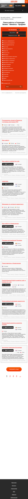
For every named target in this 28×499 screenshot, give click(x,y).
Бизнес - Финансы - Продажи (7, 18)
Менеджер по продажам (8, 60)
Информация (14, 497)
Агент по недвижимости (8, 40)
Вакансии (14, 482)
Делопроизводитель (8, 48)
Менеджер (5, 54)
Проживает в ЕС (6, 83)
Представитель (6, 66)
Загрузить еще (14, 369)
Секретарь (5, 74)
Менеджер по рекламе (8, 62)
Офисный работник (7, 80)
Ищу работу (20, 5)
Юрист (5, 78)
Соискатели (14, 488)
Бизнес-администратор (8, 44)
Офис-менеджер (7, 64)
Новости (14, 494)
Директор (5, 50)
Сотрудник (5, 76)
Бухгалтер (5, 46)
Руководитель (6, 72)
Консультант (6, 52)
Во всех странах (9, 10)
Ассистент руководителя (9, 42)
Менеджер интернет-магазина (10, 56)
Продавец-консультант (8, 70)
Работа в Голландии (16, 17)
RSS (14, 491)
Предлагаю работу (6, 5)
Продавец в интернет (8, 68)
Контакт (14, 485)
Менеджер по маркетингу (9, 58)
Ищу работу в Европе (5, 17)
